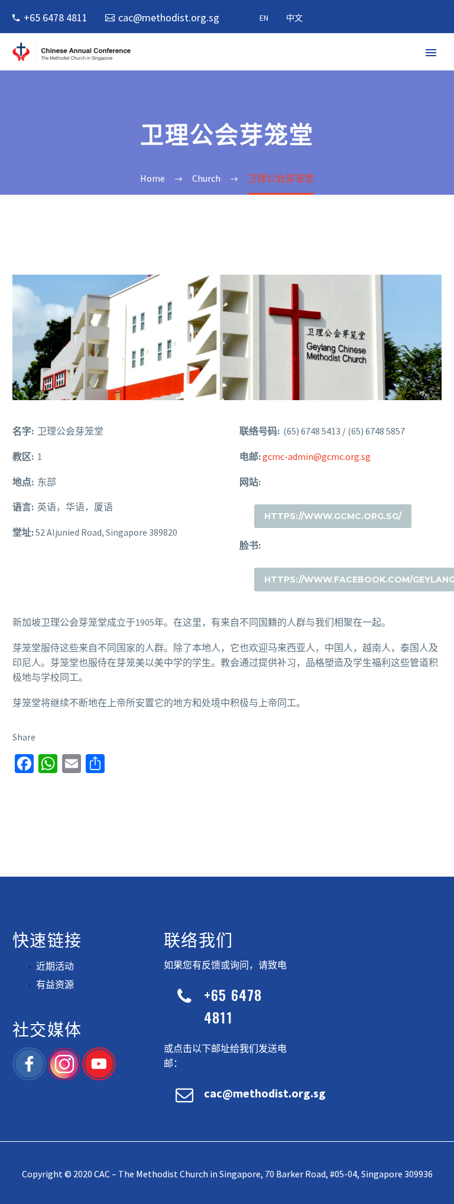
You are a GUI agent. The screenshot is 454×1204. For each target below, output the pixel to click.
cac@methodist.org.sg (168, 17)
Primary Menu (431, 53)
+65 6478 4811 (55, 17)
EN (264, 17)
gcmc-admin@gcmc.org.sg (316, 456)
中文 (294, 17)
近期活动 (55, 966)
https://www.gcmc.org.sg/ (332, 516)
